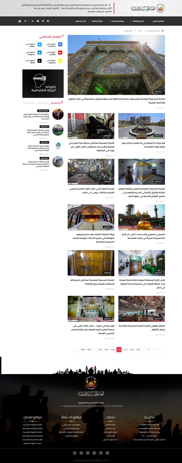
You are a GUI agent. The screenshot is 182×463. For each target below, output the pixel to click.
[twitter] (43, 21)
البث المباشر (80, 21)
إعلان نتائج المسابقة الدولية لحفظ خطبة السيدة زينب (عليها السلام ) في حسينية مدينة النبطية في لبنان (142, 283)
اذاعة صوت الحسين (110, 439)
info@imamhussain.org (149, 424)
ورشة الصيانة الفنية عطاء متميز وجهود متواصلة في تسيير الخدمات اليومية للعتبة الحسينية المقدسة (93, 238)
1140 (131, 349)
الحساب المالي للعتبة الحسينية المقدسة (149, 439)
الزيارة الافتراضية (110, 432)
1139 (138, 349)
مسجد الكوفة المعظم (32, 443)
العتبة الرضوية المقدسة (32, 432)
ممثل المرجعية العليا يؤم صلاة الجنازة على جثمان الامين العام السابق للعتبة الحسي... (38, 132)
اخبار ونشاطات (138, 21)
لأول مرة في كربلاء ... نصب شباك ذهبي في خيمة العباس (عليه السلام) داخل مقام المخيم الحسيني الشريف (92, 329)
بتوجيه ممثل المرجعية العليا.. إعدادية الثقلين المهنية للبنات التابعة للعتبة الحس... (38, 148)
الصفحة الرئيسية (153, 30)
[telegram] (88, 453)
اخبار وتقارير (128, 30)
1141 (125, 349)
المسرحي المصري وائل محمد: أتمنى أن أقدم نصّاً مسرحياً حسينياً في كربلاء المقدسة (143, 236)
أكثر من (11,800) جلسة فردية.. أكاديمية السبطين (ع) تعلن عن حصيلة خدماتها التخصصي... (36, 164)
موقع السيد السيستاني (71, 424)
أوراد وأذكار (110, 436)
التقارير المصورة (43, 110)
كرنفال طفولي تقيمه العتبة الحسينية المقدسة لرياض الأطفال (142, 327)
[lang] (19, 21)
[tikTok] (75, 453)
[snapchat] (81, 453)
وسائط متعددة (117, 21)
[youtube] (38, 21)
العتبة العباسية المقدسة (33, 439)
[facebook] (48, 21)
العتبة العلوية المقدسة (32, 424)
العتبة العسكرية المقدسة (32, 436)
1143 (112, 349)
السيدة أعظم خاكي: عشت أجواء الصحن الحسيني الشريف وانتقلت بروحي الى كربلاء (91, 190)
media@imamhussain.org (149, 432)
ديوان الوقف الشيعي (71, 428)
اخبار (140, 30)
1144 (106, 349)
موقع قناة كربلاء (71, 436)
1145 (100, 349)
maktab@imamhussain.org (149, 428)
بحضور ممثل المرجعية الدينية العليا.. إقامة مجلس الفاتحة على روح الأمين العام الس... (36, 116)
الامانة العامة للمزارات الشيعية (71, 432)
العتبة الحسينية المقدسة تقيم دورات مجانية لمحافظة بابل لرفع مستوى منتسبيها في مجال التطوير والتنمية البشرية (116, 101)
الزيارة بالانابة (97, 21)
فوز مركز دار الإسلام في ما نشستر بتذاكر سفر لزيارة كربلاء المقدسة (143, 145)
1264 (82, 349)
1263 (89, 349)
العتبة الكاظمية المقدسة (32, 428)
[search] (25, 21)
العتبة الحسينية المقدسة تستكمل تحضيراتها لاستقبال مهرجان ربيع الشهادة (92, 282)
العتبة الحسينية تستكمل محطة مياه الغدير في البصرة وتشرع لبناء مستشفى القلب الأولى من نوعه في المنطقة (91, 146)
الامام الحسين (158, 21)
